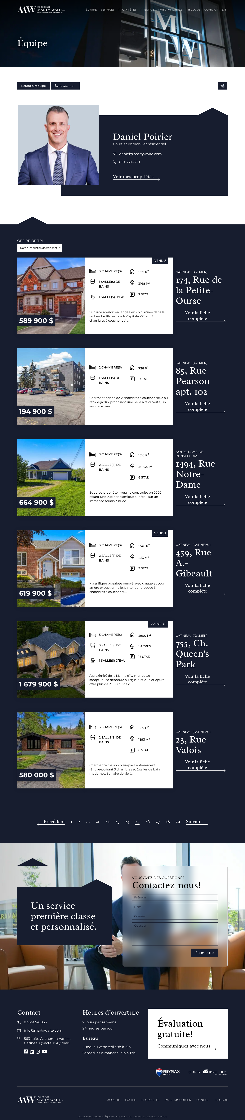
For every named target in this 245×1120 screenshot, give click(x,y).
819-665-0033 (35, 1022)
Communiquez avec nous (183, 1046)
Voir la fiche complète (197, 315)
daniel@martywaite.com (140, 154)
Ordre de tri (30, 241)
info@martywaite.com (43, 1030)
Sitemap (162, 1116)
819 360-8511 (67, 86)
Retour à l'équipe (33, 86)
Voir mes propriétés (133, 177)
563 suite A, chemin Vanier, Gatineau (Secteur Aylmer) (47, 1041)
